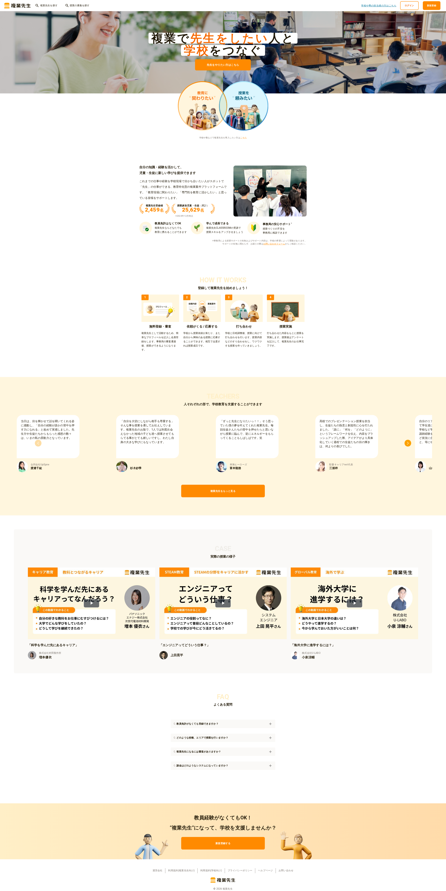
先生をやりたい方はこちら (223, 64)
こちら (243, 137)
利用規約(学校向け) (211, 870)
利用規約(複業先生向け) (181, 870)
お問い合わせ (286, 870)
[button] (223, 724)
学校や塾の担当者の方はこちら (378, 5)
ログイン (409, 5)
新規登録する (223, 843)
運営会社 (158, 870)
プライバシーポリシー (240, 870)
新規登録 (431, 5)
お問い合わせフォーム (274, 244)
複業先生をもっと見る (223, 491)
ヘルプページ (265, 870)
